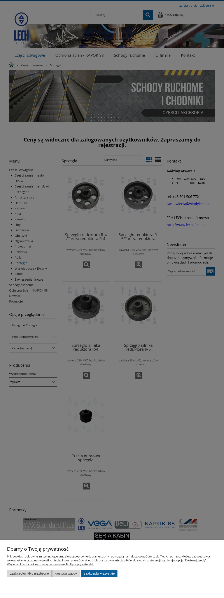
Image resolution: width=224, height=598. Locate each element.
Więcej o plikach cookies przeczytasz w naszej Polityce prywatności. (50, 564)
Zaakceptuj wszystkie (99, 573)
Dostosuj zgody (66, 573)
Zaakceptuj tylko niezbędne (29, 573)
